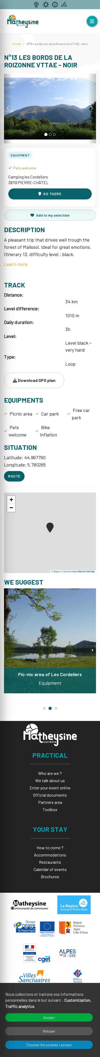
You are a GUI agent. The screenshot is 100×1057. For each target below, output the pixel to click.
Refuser (49, 1031)
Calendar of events (50, 869)
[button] (8, 108)
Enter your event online (50, 787)
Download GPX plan (36, 380)
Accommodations (50, 854)
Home (16, 44)
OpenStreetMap (70, 571)
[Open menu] (92, 21)
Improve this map (86, 571)
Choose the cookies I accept (49, 1045)
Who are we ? (50, 773)
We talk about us (50, 780)
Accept (49, 1017)
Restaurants (50, 862)
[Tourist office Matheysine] (23, 21)
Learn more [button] (15, 264)
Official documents (50, 794)
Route (14, 476)
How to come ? (50, 847)
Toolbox (50, 809)
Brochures (50, 876)
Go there (52, 193)
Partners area (50, 802)
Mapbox (57, 571)
